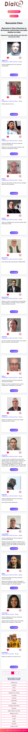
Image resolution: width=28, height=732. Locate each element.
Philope (4, 178)
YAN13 (3, 139)
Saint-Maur (14, 700)
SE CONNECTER (14, 16)
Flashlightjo (5, 652)
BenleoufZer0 (5, 297)
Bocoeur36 (4, 257)
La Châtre (14, 695)
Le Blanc (14, 690)
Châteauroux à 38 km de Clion (9, 61)
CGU (11, 730)
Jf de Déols (5, 613)
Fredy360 (4, 494)
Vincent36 (4, 455)
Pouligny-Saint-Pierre (14, 705)
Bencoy (4, 376)
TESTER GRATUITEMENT (14, 11)
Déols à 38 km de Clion (8, 614)
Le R (3, 100)
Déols (14, 687)
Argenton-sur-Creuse (14, 692)
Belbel (3, 573)
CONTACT (24, 730)
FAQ (8, 730)
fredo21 (4, 218)
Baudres (14, 716)
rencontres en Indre (15, 679)
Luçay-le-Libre (14, 726)
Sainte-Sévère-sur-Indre (14, 711)
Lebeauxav (4, 415)
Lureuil (14, 718)
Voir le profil (14, 75)
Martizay (14, 708)
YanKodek (4, 336)
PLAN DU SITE (17, 730)
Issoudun (14, 685)
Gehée (14, 721)
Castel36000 (5, 534)
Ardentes (14, 698)
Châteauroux (14, 682)
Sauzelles (14, 723)
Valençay (14, 703)
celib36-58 (4, 60)
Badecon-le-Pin (14, 713)
